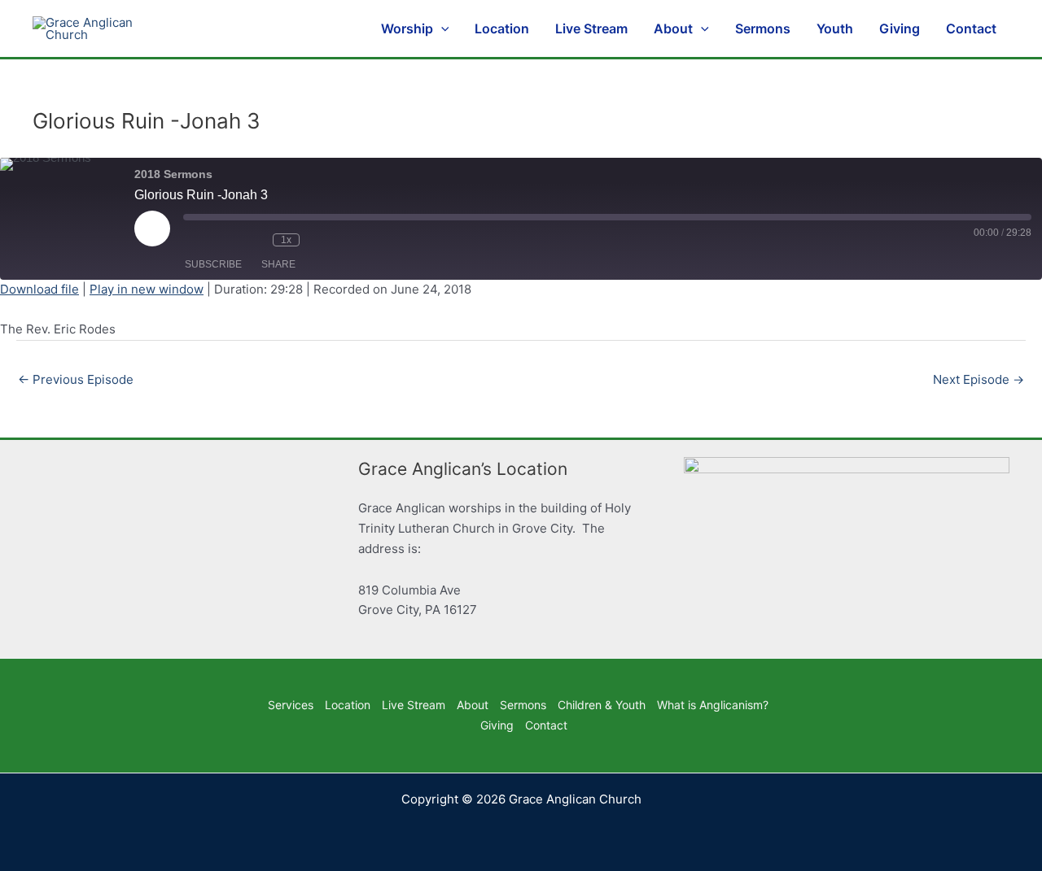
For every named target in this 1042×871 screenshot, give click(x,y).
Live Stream (591, 28)
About (673, 28)
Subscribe (213, 264)
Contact (971, 28)
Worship (407, 28)
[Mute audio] (207, 240)
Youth (835, 28)
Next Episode (978, 379)
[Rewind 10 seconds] (252, 240)
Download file (39, 289)
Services (290, 705)
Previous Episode (76, 379)
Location (502, 28)
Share (278, 264)
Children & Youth (602, 705)
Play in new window (147, 289)
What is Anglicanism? (712, 705)
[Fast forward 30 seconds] (332, 240)
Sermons (762, 28)
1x (286, 240)
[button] (441, 28)
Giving (899, 28)
